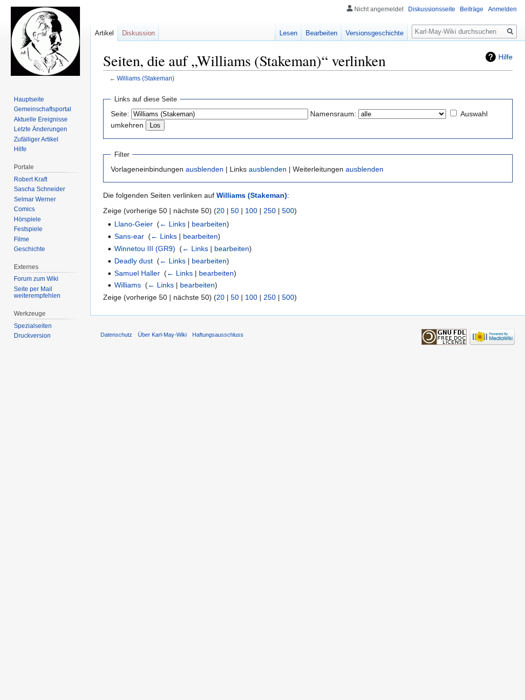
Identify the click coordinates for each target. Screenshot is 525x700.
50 (235, 211)
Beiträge (471, 9)
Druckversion (32, 335)
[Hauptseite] (45, 41)
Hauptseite (29, 99)
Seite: (120, 114)
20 (220, 211)
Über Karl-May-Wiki (162, 335)
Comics (24, 209)
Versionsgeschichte (374, 33)
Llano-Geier (133, 224)
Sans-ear (129, 236)
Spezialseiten (33, 326)
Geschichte (29, 249)
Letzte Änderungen (40, 129)
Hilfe (505, 57)
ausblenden (205, 169)
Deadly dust (133, 261)
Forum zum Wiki (36, 278)
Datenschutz (116, 335)
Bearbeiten (321, 33)
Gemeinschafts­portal (42, 109)
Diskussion (138, 33)
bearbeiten (209, 224)
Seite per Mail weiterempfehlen (37, 292)
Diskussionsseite (431, 9)
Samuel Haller (137, 273)
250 (270, 211)
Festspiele (28, 229)
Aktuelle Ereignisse (41, 119)
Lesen (288, 33)
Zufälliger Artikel (36, 139)
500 (288, 211)
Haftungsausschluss (218, 335)
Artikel (104, 33)
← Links (172, 224)
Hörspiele (27, 219)
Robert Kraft (30, 179)
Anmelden (502, 9)
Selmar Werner (35, 199)
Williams (127, 285)
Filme (21, 239)
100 (251, 211)
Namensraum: (333, 114)
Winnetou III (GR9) (144, 248)
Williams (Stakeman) (145, 78)
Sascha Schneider (39, 189)
